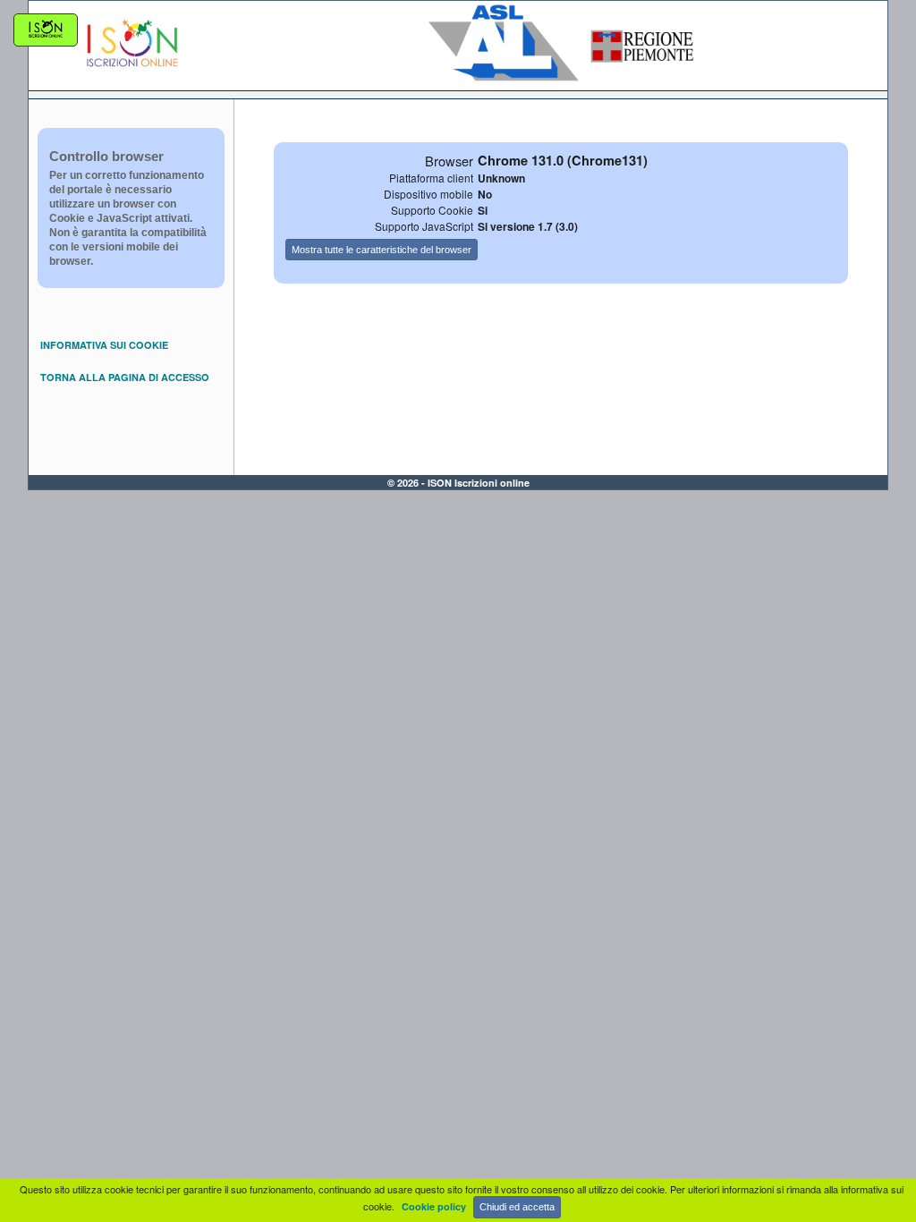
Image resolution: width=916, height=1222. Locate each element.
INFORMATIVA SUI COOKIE (104, 345)
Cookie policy (434, 1206)
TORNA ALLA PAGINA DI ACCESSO (124, 377)
